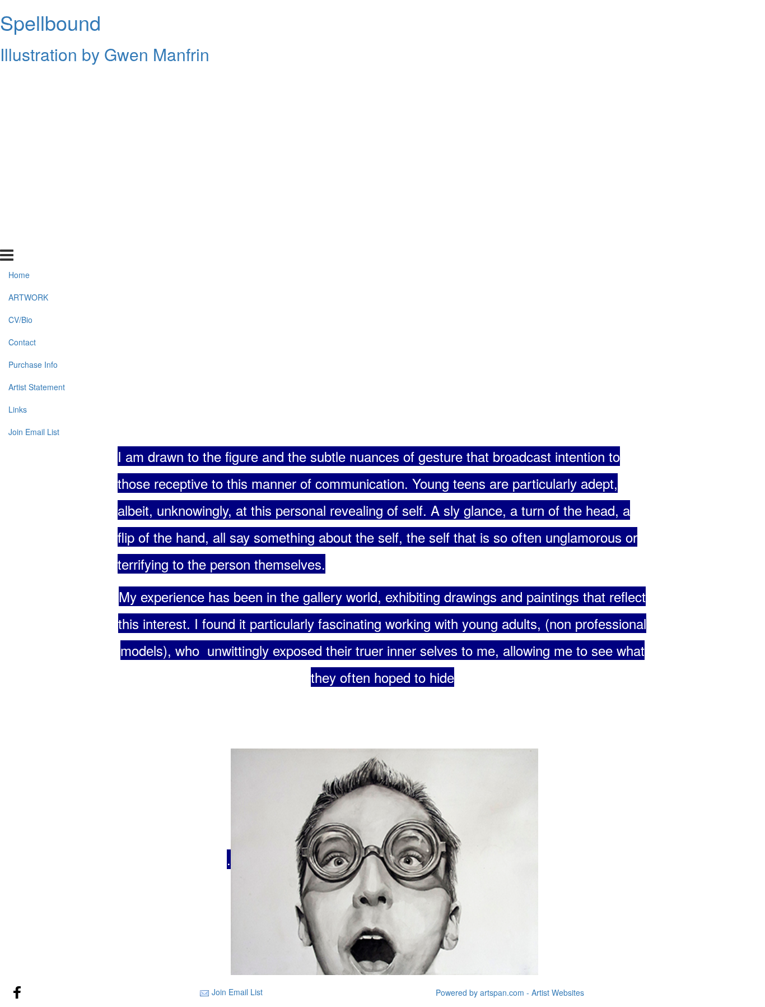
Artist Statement (36, 192)
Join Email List (33, 236)
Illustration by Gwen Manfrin (104, 54)
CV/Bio (20, 125)
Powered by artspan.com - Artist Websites (510, 992)
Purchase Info (33, 169)
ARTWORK (28, 102)
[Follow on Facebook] (17, 992)
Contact (22, 147)
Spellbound (50, 22)
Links (17, 214)
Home (19, 80)
